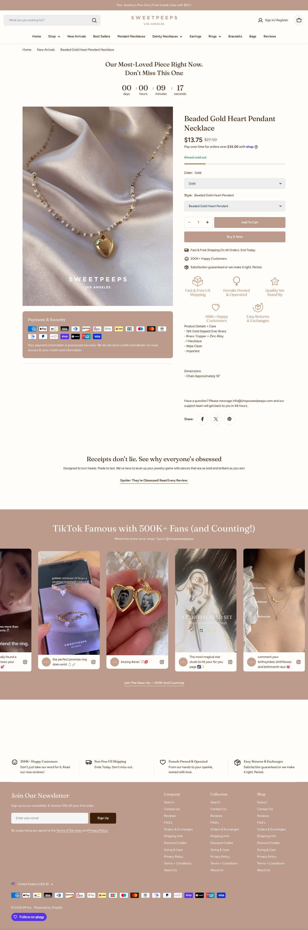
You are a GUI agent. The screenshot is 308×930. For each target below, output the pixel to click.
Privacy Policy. (98, 830)
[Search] (94, 20)
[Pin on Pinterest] (229, 419)
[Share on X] (216, 419)
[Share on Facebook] (202, 419)
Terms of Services (69, 830)
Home (27, 50)
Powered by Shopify (48, 907)
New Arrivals (46, 50)
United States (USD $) (33, 884)
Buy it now (235, 236)
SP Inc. (28, 907)
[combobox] (52, 20)
